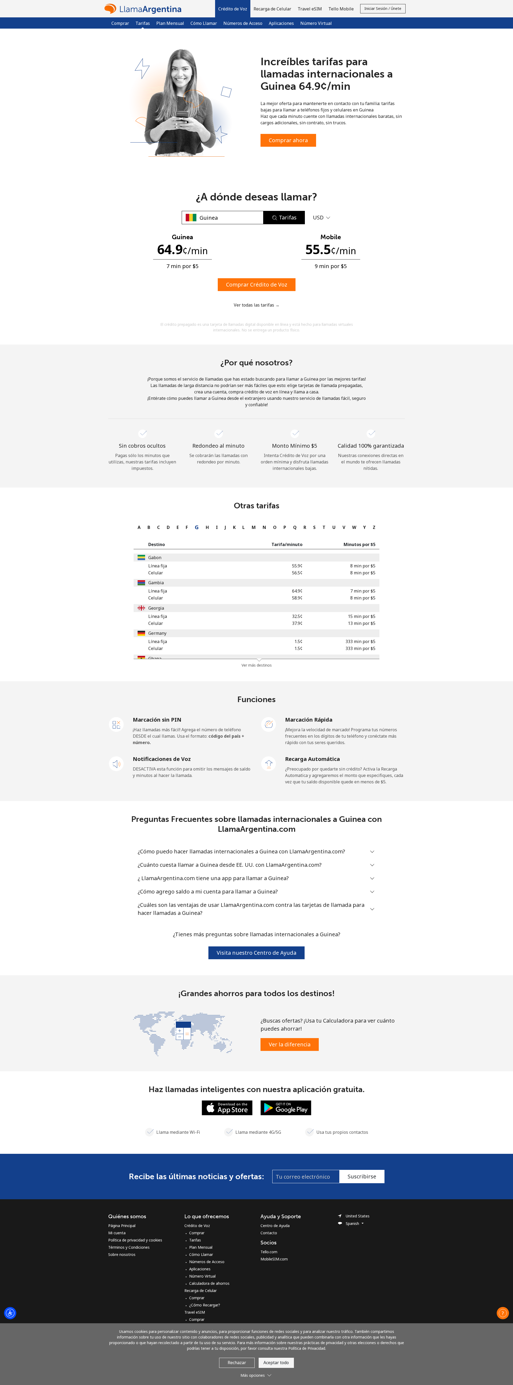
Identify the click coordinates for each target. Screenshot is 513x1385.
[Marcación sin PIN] (116, 724)
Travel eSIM (194, 1312)
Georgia (156, 608)
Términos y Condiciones (129, 1247)
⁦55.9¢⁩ (297, 566)
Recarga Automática (312, 759)
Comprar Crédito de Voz (256, 284)
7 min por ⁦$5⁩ (362, 591)
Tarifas (195, 1240)
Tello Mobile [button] (341, 9)
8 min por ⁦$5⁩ (362, 566)
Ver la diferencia (289, 1044)
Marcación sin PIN (157, 719)
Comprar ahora (288, 140)
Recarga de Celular (200, 1290)
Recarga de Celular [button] (272, 9)
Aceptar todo (276, 1362)
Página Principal (121, 1225)
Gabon (154, 557)
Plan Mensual (170, 23)
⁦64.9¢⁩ (297, 591)
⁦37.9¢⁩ (297, 623)
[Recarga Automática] (269, 763)
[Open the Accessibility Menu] (10, 1313)
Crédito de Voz (197, 1225)
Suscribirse (362, 1176)
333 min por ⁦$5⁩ (360, 641)
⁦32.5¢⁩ (297, 616)
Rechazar (237, 1362)
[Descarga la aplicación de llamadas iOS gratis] (227, 1107)
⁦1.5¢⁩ (298, 641)
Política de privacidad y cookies (135, 1240)
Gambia (156, 583)
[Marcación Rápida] (269, 724)
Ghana (154, 658)
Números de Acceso (242, 23)
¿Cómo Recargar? (204, 1304)
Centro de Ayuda (275, 1225)
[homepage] (144, 8)
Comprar (120, 23)
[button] (232, 8)
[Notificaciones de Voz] (116, 763)
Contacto (269, 1232)
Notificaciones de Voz (162, 759)
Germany (157, 633)
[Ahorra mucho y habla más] (182, 1033)
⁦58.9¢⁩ (297, 598)
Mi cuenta (117, 1232)
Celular (155, 573)
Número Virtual (316, 23)
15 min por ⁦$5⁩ (361, 616)
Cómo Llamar (204, 23)
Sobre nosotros (121, 1254)
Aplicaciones (281, 23)
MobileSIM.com (274, 1259)
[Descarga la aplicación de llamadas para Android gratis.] (286, 1107)
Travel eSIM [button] (310, 9)
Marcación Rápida (308, 719)
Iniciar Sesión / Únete (382, 8)
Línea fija (157, 566)
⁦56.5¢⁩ (297, 573)
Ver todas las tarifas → (256, 305)
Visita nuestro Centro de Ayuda (256, 952)
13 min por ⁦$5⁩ (361, 623)
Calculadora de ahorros (209, 1283)
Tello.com (269, 1251)
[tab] (138, 527)
